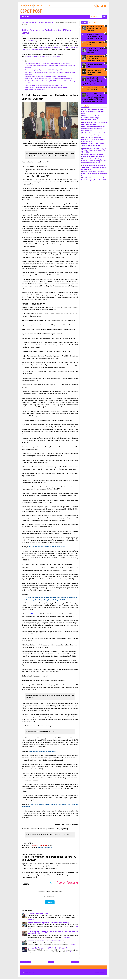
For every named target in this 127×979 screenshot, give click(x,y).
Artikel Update (38, 50)
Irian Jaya (48, 36)
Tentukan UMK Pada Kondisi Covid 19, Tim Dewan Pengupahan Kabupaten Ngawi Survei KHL (93, 167)
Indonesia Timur (41, 36)
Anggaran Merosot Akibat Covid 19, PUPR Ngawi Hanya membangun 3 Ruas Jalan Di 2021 (93, 150)
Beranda (26, 17)
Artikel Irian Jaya (68, 47)
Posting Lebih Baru (25, 962)
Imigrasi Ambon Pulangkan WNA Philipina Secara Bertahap (48, 923)
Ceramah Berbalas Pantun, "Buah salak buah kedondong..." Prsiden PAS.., (96, 58)
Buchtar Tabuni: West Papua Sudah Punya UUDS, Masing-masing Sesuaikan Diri (49, 78)
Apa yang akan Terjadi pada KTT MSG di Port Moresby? (47, 948)
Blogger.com (102, 972)
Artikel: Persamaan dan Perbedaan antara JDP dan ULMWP (42, 56)
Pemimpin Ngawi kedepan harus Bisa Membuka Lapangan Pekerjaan (45, 76)
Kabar (52, 36)
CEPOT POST (32, 41)
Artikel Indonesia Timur (55, 47)
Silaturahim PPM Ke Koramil (38, 913)
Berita (35, 36)
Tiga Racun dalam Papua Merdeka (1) (36, 90)
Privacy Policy (38, 5)
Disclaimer (47, 5)
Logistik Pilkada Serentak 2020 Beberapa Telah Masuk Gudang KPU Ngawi (47, 63)
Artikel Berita (43, 47)
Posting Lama (75, 962)
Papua (55, 36)
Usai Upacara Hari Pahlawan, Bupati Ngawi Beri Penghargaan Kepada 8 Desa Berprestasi (93, 128)
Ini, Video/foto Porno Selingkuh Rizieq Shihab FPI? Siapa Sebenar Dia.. (94, 36)
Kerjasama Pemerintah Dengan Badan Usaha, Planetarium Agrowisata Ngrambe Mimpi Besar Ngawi (93, 161)
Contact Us (29, 5)
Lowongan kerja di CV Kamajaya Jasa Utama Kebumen (94, 72)
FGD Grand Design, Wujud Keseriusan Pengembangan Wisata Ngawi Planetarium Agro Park (94, 118)
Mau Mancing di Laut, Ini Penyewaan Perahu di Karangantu (94, 28)
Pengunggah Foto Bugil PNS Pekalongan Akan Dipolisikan (96, 50)
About (23, 5)
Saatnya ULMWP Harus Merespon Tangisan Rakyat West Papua (44, 85)
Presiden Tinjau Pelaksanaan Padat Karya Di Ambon (46, 941)
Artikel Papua (30, 50)
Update (58, 36)
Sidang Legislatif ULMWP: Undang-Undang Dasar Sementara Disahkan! (46, 87)
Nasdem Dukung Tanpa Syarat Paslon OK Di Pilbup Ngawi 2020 (44, 70)
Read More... (31, 919)
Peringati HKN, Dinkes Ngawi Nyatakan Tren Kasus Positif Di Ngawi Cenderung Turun (93, 139)
